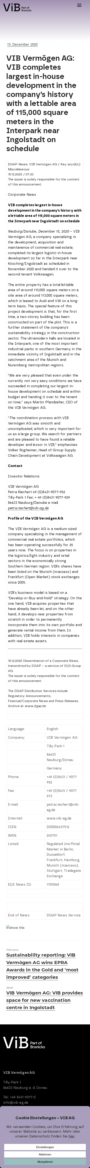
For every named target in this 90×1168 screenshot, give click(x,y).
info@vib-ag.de (15, 1103)
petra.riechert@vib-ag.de (28, 508)
